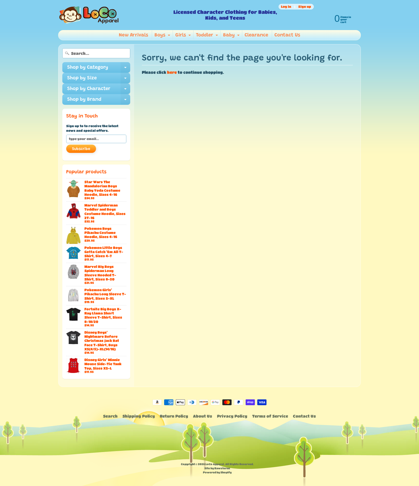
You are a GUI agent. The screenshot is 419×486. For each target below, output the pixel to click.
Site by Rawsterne (217, 468)
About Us (202, 416)
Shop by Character (98, 90)
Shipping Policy (138, 416)
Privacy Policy (232, 416)
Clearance (256, 35)
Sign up (304, 6)
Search (110, 416)
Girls (183, 36)
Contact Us (287, 35)
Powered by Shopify (217, 472)
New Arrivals (133, 35)
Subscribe (81, 149)
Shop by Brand (98, 101)
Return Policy (174, 416)
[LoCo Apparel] (113, 15)
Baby (232, 36)
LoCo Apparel (214, 464)
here (172, 72)
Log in (286, 6)
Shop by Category (98, 69)
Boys (162, 36)
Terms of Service (270, 416)
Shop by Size (98, 79)
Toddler (207, 36)
